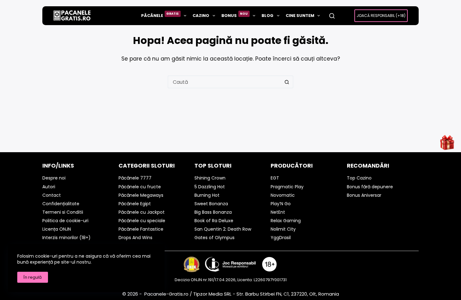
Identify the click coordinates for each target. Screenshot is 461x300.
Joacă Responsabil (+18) (381, 15)
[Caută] (332, 16)
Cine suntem (300, 16)
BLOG (267, 16)
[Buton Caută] (287, 82)
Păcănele (160, 15)
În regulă (33, 277)
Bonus (234, 15)
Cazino (201, 16)
